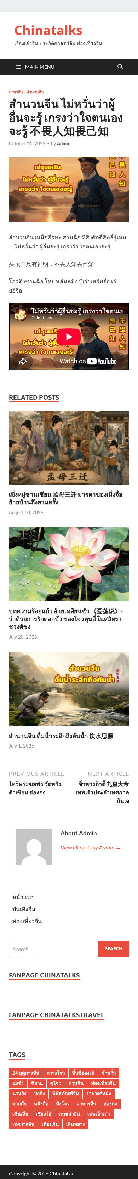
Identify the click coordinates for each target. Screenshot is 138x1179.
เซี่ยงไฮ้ (43, 1114)
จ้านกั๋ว (109, 1073)
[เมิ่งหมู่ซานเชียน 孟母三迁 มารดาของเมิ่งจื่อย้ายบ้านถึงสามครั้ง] (69, 450)
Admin (63, 143)
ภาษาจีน (16, 92)
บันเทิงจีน (23, 908)
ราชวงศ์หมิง (98, 1093)
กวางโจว (56, 1073)
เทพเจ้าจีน (69, 1114)
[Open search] (120, 67)
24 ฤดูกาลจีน (25, 1073)
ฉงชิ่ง (18, 1083)
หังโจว (62, 1103)
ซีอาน (37, 1083)
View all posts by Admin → (91, 847)
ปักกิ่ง (39, 1093)
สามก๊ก (19, 1103)
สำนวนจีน (35, 92)
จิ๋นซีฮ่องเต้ (83, 1073)
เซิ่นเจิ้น (20, 1114)
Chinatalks (48, 30)
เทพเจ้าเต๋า (98, 1114)
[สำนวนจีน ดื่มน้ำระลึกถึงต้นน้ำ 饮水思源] (69, 691)
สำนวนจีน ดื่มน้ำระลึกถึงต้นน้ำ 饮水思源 (61, 735)
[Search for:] (69, 949)
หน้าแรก (23, 897)
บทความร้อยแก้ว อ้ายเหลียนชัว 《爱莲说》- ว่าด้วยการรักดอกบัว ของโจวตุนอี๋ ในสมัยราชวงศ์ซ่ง (66, 618)
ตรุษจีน (76, 1083)
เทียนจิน (50, 1124)
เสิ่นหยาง (75, 1124)
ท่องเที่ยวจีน (27, 920)
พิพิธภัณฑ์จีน (65, 1093)
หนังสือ (41, 1103)
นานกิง (19, 1093)
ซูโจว (55, 1083)
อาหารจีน (86, 1103)
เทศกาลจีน (23, 1124)
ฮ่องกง (110, 1103)
